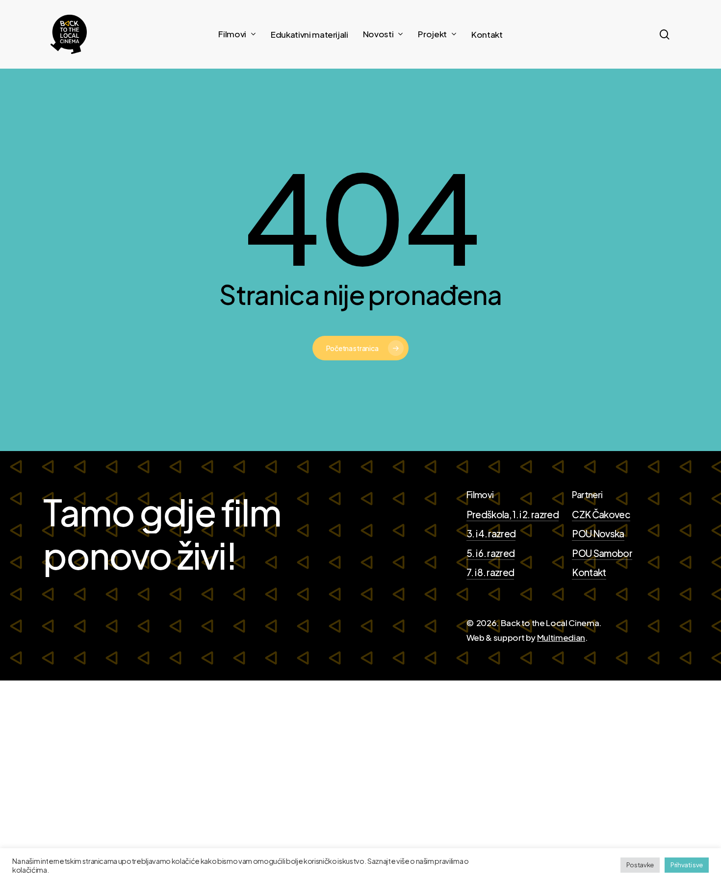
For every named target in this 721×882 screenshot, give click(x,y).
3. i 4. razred (491, 533)
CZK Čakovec (601, 514)
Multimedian (561, 637)
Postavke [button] (640, 865)
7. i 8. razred (490, 572)
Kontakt (589, 572)
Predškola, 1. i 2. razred (512, 514)
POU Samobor (602, 553)
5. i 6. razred (490, 553)
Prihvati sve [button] (686, 865)
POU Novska (598, 533)
